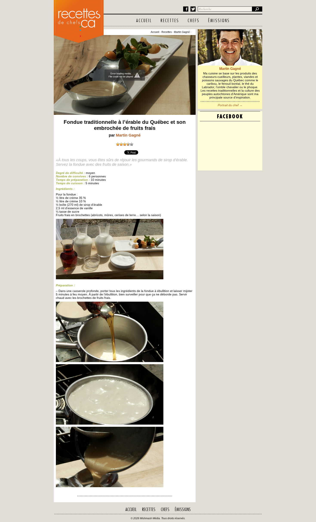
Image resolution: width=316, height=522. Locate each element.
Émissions (219, 21)
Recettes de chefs (79, 20)
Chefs (193, 21)
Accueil (144, 21)
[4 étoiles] (128, 144)
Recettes (170, 21)
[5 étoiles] (131, 144)
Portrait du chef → (230, 105)
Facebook (185, 9)
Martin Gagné (182, 32)
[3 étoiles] (124, 144)
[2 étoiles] (121, 144)
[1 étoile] (118, 144)
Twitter (193, 9)
